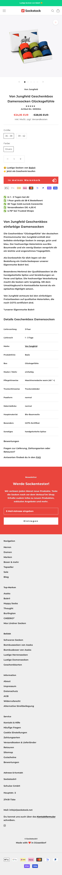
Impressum (10, 686)
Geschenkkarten (13, 664)
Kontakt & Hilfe (12, 722)
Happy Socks (11, 603)
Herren (7, 547)
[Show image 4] (34, 82)
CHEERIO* (9, 618)
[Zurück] (19, 82)
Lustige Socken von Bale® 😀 (31, 3)
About (7, 681)
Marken (8, 557)
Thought (8, 608)
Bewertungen (11, 762)
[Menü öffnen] (4, 10)
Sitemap (8, 752)
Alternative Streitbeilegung (19, 706)
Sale (6, 572)
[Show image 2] (28, 82)
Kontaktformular (46, 816)
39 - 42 (21, 136)
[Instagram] (5, 825)
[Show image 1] (24, 82)
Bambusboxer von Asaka (17, 650)
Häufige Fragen (12, 727)
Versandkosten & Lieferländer (20, 742)
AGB (6, 696)
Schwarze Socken (13, 640)
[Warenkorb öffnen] (58, 10)
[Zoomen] (55, 22)
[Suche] (52, 10)
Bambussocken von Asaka (18, 645)
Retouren (9, 747)
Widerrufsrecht (12, 701)
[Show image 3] (31, 82)
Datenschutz (11, 691)
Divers (8, 149)
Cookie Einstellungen (15, 732)
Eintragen (31, 521)
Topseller (9, 567)
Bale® (32, 167)
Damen (8, 552)
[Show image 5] (37, 82)
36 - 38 (8, 136)
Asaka (7, 593)
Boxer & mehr (11, 562)
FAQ (38, 457)
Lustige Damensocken (16, 659)
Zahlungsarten (12, 737)
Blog (6, 577)
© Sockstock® (31, 839)
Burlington (10, 613)
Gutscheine (10, 757)
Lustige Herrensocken (16, 654)
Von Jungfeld (31, 89)
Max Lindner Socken (15, 623)
